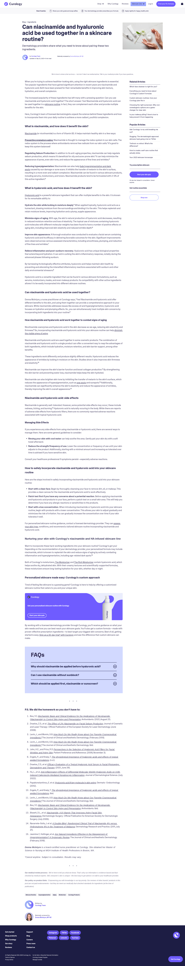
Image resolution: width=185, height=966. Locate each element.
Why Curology (10, 940)
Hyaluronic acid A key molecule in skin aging (75, 782)
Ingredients (32, 22)
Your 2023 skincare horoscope (141, 157)
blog (24, 22)
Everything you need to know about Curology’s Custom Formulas (143, 92)
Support (29, 932)
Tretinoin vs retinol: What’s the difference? (141, 144)
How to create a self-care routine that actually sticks (144, 151)
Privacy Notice (9, 960)
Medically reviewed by (42, 915)
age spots (81, 382)
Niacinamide (31, 133)
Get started (9, 932)
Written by (38, 903)
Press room (30, 943)
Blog (28, 936)
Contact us (30, 947)
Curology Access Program (40, 957)
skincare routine (52, 104)
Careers (29, 940)
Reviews (8, 947)
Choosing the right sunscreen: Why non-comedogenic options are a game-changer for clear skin (145, 107)
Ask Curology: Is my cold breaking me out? (144, 130)
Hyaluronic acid (32, 195)
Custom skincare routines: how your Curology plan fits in (143, 99)
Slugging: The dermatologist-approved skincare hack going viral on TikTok (144, 137)
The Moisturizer (62, 562)
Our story (8, 943)
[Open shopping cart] (182, 4)
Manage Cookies (37, 960)
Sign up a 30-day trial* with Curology (56, 635)
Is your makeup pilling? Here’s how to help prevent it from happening (144, 115)
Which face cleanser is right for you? (143, 86)
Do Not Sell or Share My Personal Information (45, 955)
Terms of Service (10, 957)
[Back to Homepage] (13, 4)
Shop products (11, 936)
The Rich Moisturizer (83, 562)
